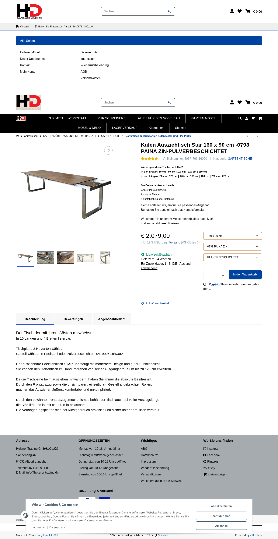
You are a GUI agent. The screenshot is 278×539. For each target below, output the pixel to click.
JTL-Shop (256, 535)
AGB (84, 71)
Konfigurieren (221, 515)
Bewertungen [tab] (73, 319)
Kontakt (25, 65)
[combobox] (232, 236)
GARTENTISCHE (240, 158)
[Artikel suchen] (169, 11)
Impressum (88, 58)
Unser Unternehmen (33, 58)
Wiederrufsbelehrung (95, 65)
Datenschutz (89, 52)
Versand (175, 242)
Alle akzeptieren (221, 506)
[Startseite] (17, 136)
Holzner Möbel (30, 52)
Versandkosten (91, 78)
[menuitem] (67, 118)
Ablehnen (221, 525)
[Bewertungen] (149, 158)
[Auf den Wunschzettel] (108, 150)
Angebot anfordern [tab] (112, 319)
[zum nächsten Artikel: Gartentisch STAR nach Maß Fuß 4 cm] (257, 136)
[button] (232, 11)
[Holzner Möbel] (29, 11)
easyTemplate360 (47, 535)
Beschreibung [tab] (35, 319)
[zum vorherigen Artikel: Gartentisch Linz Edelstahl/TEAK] (247, 136)
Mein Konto (27, 71)
